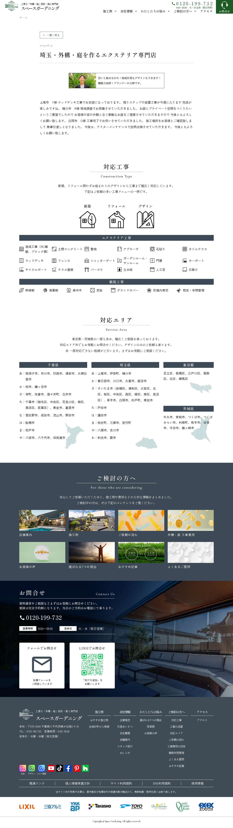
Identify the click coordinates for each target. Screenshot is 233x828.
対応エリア (176, 733)
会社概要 (125, 733)
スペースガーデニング (40, 8)
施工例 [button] (107, 11)
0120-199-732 (192, 3)
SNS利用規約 (162, 783)
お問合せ (224, 11)
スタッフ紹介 (125, 746)
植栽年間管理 (176, 753)
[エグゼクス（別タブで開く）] (206, 807)
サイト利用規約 (121, 783)
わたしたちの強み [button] (153, 11)
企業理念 (125, 720)
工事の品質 (176, 726)
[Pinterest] (76, 768)
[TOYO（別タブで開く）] (131, 807)
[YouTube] (51, 768)
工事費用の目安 (176, 746)
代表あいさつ (125, 726)
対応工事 (176, 720)
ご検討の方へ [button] (183, 11)
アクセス (206, 11)
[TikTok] (59, 768)
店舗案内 (125, 740)
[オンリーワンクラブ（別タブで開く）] (182, 807)
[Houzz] (85, 768)
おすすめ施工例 (99, 720)
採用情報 (197, 783)
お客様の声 (150, 733)
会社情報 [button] (126, 11)
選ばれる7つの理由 (150, 720)
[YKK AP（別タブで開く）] (75, 807)
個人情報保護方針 (77, 783)
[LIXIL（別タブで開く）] (27, 807)
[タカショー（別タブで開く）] (100, 807)
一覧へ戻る (53, 35)
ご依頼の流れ (176, 740)
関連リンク (37, 783)
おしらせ (125, 753)
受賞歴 (150, 726)
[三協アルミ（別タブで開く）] (52, 807)
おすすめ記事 (176, 766)
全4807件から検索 (99, 726)
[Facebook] (68, 768)
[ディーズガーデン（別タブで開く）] (159, 807)
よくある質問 (176, 759)
